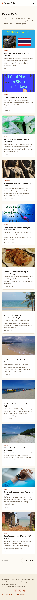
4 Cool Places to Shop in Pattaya (18, 97)
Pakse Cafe (9, 3)
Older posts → (28, 560)
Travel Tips (9, 594)
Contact (17, 594)
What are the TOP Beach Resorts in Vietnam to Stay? (18, 317)
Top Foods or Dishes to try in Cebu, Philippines (16, 273)
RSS (3, 594)
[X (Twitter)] (19, 590)
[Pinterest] (24, 590)
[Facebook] (15, 590)
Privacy (23, 594)
